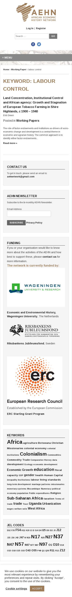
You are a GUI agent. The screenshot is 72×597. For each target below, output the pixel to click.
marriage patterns (41, 484)
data (54, 460)
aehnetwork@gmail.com (20, 176)
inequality (12, 480)
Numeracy (46, 489)
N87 (36, 545)
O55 (34, 550)
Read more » (10, 143)
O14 (62, 545)
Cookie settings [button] (16, 588)
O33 (23, 550)
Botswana (44, 443)
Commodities (54, 455)
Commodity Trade (18, 459)
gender (29, 475)
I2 (31, 530)
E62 (9, 530)
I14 (36, 530)
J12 (58, 530)
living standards (50, 479)
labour (35, 479)
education (44, 469)
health (39, 475)
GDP (21, 475)
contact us (49, 256)
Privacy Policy (34, 222)
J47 (21, 537)
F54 (18, 530)
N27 (49, 537)
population (22, 493)
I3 (33, 530)
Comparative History (41, 460)
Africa (14, 442)
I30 (47, 530)
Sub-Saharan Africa (25, 498)
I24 (39, 530)
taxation (49, 498)
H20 (27, 530)
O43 (28, 550)
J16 (12, 537)
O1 (50, 544)
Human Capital (53, 475)
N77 (32, 545)
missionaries (57, 484)
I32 (51, 530)
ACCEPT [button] (37, 588)
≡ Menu (7, 57)
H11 (23, 530)
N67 (27, 544)
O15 (9, 550)
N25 (43, 537)
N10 (28, 537)
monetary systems (16, 489)
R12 (57, 550)
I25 (44, 530)
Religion (55, 493)
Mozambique (33, 489)
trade (17, 503)
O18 (14, 550)
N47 (10, 544)
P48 (39, 550)
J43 (16, 537)
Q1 (43, 550)
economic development (45, 464)
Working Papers (27, 120)
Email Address (14, 209)
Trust (25, 504)
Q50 (47, 550)
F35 (13, 530)
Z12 (62, 550)
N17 (35, 536)
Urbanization (51, 503)
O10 (56, 544)
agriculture (30, 443)
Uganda (35, 503)
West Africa (36, 508)
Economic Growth (20, 469)
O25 (18, 550)
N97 (43, 544)
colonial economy (35, 448)
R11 (52, 550)
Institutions (24, 480)
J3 (54, 530)
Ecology (28, 464)
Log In (29, 28)
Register (41, 28)
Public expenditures (39, 493)
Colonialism (33, 454)
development (15, 464)
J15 (8, 537)
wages (10, 509)
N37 (58, 536)
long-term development (19, 484)
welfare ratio (20, 509)
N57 (19, 544)
